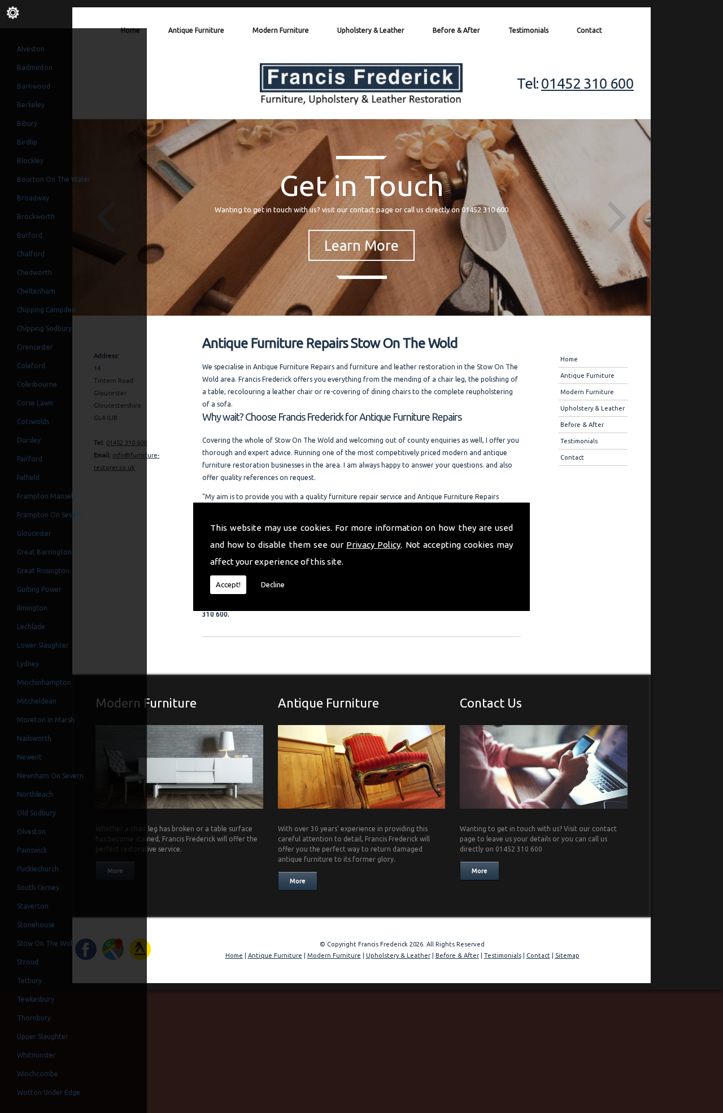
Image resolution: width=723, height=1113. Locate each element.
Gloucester (34, 533)
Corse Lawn (35, 403)
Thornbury (34, 1018)
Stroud (27, 962)
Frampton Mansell (46, 496)
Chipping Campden (46, 309)
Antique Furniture (196, 30)
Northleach (35, 794)
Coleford (31, 365)
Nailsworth (34, 738)
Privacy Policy (373, 544)
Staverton (33, 906)
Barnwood (33, 86)
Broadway (33, 198)
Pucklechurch (38, 868)
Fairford (29, 458)
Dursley (29, 440)
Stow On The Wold (46, 943)
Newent (29, 757)
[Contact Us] (544, 811)
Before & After (456, 30)
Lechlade (31, 626)
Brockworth (36, 216)
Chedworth (34, 272)
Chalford (31, 253)
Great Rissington (43, 570)
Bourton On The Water (54, 179)
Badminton (35, 67)
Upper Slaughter (42, 1036)
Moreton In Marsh (46, 719)
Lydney (28, 663)
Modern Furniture (280, 30)
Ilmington (32, 608)
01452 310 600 (587, 83)
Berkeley (31, 104)
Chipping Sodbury (44, 328)
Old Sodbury (36, 813)
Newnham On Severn (50, 775)
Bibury (27, 123)
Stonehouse (36, 924)
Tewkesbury (35, 999)
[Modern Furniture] (179, 811)
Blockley (30, 160)
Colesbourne (37, 384)
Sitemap (567, 955)
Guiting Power (39, 589)
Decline (273, 584)
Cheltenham (36, 291)
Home (130, 30)
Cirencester (35, 347)
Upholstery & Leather (370, 30)
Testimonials (528, 30)
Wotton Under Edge (48, 1092)
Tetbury (29, 980)
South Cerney (38, 887)
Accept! (228, 584)
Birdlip (27, 142)
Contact (589, 30)
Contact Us (491, 703)
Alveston (31, 49)
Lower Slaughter (43, 645)
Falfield (28, 477)
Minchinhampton (44, 682)
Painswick (32, 850)
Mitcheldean (36, 701)
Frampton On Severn (50, 514)
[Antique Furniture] (362, 811)
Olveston (31, 831)
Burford (29, 235)
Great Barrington (44, 552)
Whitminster (36, 1055)
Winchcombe (37, 1073)
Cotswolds (33, 421)
